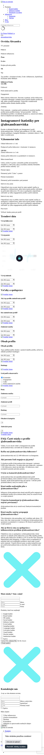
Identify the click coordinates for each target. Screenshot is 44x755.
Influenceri (8, 14)
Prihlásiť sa (11, 33)
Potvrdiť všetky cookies (16, 747)
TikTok (11, 18)
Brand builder (13, 9)
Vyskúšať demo (6, 434)
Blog (6, 20)
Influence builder (14, 11)
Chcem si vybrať (13, 742)
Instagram (12, 16)
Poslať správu (6, 643)
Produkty (8, 731)
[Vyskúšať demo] (7, 231)
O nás (7, 22)
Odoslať (4, 725)
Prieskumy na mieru (15, 12)
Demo (5, 33)
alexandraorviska (6, 37)
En (2, 33)
